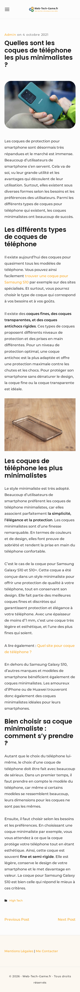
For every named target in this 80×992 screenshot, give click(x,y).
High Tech (16, 900)
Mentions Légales (18, 951)
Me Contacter (47, 951)
